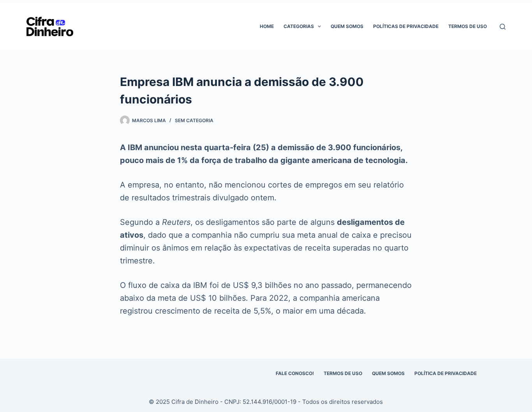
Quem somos (347, 26)
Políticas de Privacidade (406, 26)
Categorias (299, 26)
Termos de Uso (467, 26)
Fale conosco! (295, 373)
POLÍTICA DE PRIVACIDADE (445, 373)
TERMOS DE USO (343, 373)
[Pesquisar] (503, 27)
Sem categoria (194, 120)
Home (267, 26)
